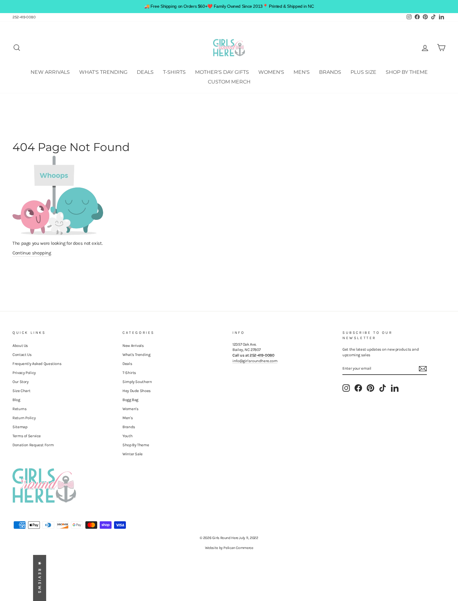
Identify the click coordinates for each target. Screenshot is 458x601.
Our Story (20, 381)
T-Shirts (174, 72)
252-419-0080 (24, 17)
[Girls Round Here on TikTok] (382, 388)
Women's (271, 72)
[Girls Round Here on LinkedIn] (394, 388)
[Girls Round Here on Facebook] (358, 388)
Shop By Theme (407, 72)
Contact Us (21, 354)
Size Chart (21, 390)
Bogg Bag (130, 399)
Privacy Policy (24, 372)
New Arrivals (50, 72)
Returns (19, 408)
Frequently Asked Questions (36, 363)
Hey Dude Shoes (136, 390)
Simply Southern (137, 381)
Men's (301, 72)
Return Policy (24, 417)
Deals (145, 72)
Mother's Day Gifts (222, 72)
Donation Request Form (33, 444)
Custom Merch (229, 82)
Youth (127, 435)
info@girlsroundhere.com (254, 360)
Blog (16, 399)
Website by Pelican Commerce (229, 548)
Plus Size (363, 72)
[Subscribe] (423, 368)
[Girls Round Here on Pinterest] (370, 388)
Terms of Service (26, 435)
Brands (330, 72)
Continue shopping (31, 253)
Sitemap (19, 426)
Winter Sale (132, 454)
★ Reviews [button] (39, 577)
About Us (20, 345)
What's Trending (103, 72)
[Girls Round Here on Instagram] (346, 388)
